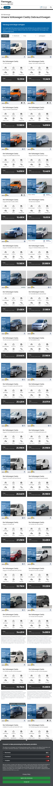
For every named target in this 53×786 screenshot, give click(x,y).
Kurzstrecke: (19, 637)
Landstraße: (11, 638)
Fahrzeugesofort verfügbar (43, 7)
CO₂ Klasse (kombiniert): (18, 636)
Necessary (8, 752)
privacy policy (16, 769)
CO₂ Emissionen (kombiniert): (6, 636)
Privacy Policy (26, 774)
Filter (6, 35)
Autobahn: (19, 638)
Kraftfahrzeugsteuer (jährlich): (6, 639)
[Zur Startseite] (1, 7)
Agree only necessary (27, 778)
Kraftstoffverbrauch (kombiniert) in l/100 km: (8, 637)
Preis (7, 79)
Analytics (7, 760)
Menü (8, 7)
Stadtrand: (2, 638)
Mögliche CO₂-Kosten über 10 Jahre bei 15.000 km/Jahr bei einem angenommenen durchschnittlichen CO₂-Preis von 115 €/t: (13, 642)
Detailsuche (16, 35)
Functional (8, 756)
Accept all (26, 782)
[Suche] (51, 7)
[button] (29, 35)
